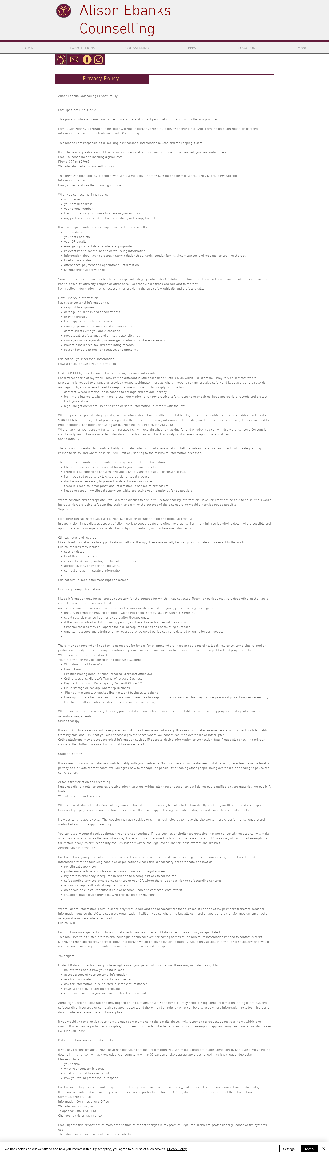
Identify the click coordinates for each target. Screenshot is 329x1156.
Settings (289, 1149)
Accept (309, 1149)
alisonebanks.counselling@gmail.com (95, 157)
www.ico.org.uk (82, 1106)
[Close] (323, 1148)
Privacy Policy (177, 1149)
